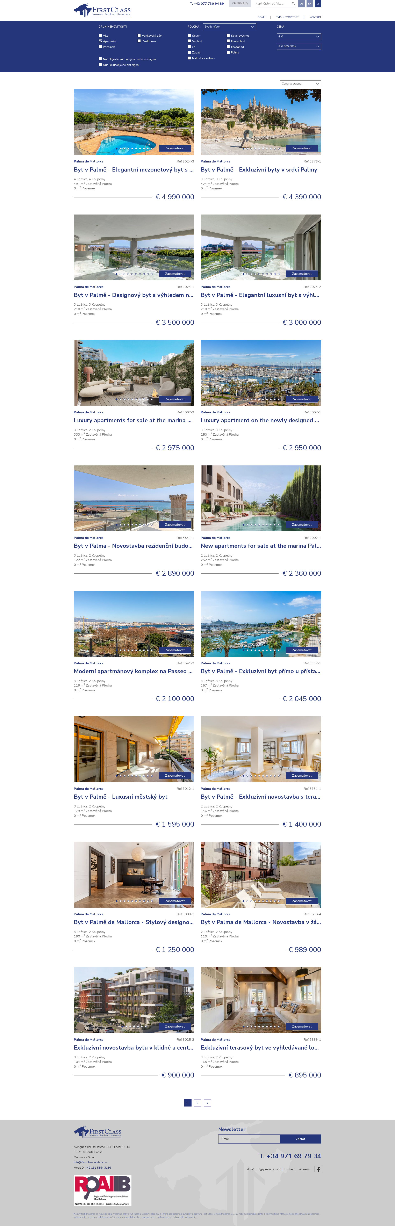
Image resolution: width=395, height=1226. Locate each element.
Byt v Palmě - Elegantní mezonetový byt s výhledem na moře (156, 170)
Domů (262, 17)
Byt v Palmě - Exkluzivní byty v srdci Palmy (259, 170)
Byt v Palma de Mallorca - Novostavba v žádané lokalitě (276, 922)
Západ (196, 53)
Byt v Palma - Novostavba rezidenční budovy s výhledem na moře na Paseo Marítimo (188, 546)
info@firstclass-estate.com (91, 1162)
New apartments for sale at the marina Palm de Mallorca (278, 546)
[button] (116, 149)
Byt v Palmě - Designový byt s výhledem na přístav (143, 295)
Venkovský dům (152, 36)
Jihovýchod (238, 41)
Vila (105, 36)
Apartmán (109, 41)
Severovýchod (240, 36)
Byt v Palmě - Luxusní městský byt (120, 797)
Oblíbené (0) (240, 3)
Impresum (305, 1169)
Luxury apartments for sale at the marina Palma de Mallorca (155, 420)
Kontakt (315, 17)
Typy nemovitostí (287, 17)
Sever (196, 36)
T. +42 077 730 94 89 (207, 3)
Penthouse (149, 41)
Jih (193, 47)
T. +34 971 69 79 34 (290, 1156)
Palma (235, 53)
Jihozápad (237, 47)
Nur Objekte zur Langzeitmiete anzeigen (129, 59)
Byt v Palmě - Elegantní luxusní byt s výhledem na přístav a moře (289, 295)
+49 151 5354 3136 (98, 1168)
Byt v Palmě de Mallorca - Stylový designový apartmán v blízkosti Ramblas (176, 922)
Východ (197, 41)
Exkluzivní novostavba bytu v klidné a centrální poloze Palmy (156, 1048)
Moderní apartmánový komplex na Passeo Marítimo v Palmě (154, 671)
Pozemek (109, 47)
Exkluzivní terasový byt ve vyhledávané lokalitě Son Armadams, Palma (296, 1048)
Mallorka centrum (203, 58)
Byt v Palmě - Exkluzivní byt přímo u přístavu (261, 671)
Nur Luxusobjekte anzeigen (121, 65)
